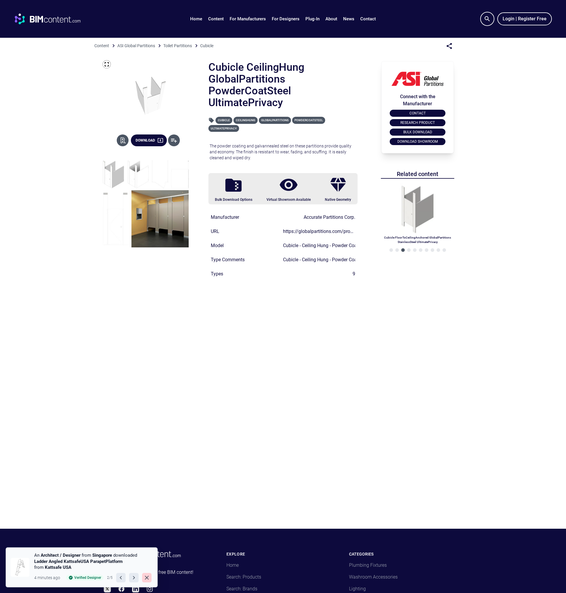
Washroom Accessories (373, 577)
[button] (216, 19)
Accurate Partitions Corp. (329, 217)
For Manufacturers (248, 19)
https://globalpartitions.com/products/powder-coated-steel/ (345, 231)
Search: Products (243, 577)
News (348, 19)
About (331, 19)
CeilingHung (245, 120)
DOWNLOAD (145, 140)
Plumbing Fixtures (368, 565)
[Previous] (121, 577)
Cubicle (224, 120)
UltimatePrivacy (224, 128)
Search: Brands (241, 589)
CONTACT (417, 113)
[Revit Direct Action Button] (123, 140)
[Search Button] (487, 19)
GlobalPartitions (275, 120)
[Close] (147, 577)
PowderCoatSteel (308, 120)
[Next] (134, 577)
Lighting (357, 589)
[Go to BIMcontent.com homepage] (53, 19)
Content (216, 19)
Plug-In (312, 19)
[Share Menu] (449, 46)
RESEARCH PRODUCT (417, 123)
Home (196, 19)
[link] (81, 567)
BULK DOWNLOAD (417, 132)
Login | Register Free (525, 19)
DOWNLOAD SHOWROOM (417, 141)
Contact (368, 19)
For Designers (286, 19)
